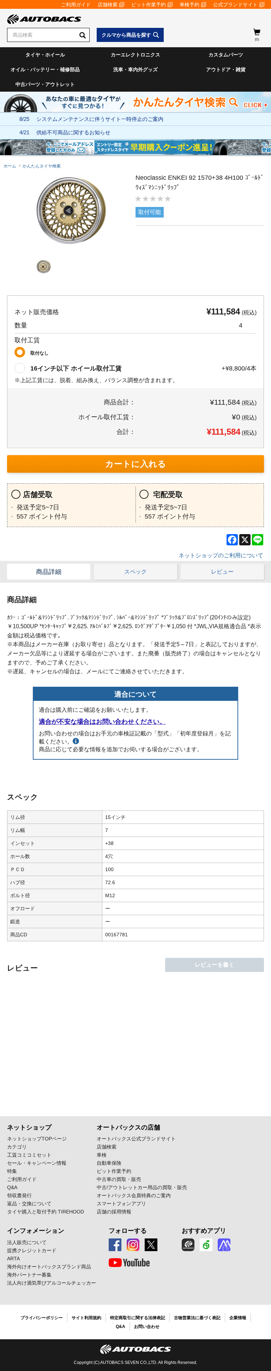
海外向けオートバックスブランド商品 (49, 1266)
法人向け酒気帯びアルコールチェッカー (51, 1283)
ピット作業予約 (148, 4)
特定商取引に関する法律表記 (137, 1317)
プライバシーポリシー (41, 1317)
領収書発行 (19, 1195)
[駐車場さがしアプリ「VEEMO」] (206, 1244)
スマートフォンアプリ (121, 1203)
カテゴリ (17, 1147)
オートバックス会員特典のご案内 (134, 1195)
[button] (43, 266)
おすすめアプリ (204, 1230)
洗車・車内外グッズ (135, 69)
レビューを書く (214, 965)
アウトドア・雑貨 (226, 69)
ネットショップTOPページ (37, 1139)
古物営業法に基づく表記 (197, 1317)
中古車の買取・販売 (119, 1179)
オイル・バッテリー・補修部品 (45, 69)
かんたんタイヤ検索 (42, 166)
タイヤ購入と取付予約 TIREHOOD (45, 1211)
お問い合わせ (146, 1326)
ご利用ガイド (76, 4)
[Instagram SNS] (133, 1244)
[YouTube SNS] (129, 1262)
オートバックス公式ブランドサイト (136, 1139)
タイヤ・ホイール (45, 54)
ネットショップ (29, 1127)
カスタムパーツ (226, 54)
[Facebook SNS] (115, 1244)
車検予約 (189, 4)
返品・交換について (29, 1203)
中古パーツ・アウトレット (45, 84)
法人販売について (27, 1242)
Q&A (12, 1187)
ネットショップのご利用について (221, 555)
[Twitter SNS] (151, 1244)
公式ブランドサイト (235, 4)
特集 (12, 1171)
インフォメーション (35, 1230)
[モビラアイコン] (224, 1244)
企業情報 (237, 1317)
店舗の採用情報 (114, 1211)
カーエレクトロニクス (135, 54)
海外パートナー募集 (29, 1275)
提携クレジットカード (31, 1250)
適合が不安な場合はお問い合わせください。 (102, 721)
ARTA (13, 1258)
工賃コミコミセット (29, 1155)
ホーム (10, 166)
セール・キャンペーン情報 (36, 1163)
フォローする (128, 1230)
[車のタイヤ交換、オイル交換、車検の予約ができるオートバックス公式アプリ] (188, 1244)
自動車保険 (109, 1163)
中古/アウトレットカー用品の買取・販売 (142, 1187)
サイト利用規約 (86, 1317)
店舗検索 (108, 4)
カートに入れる (135, 464)
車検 (102, 1155)
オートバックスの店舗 (128, 1127)
